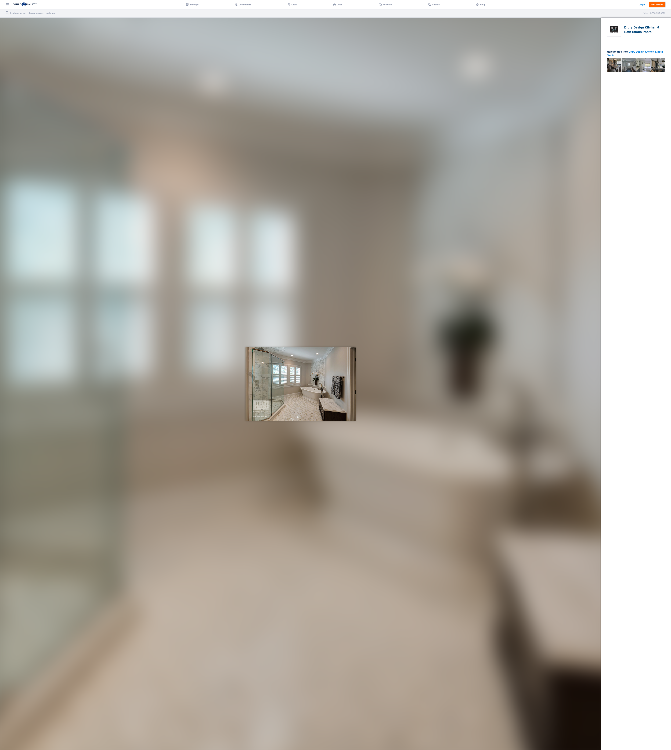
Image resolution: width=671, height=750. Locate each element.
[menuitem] (192, 4)
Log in (641, 4)
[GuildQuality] (25, 4)
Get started (657, 4)
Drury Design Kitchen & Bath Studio (635, 53)
